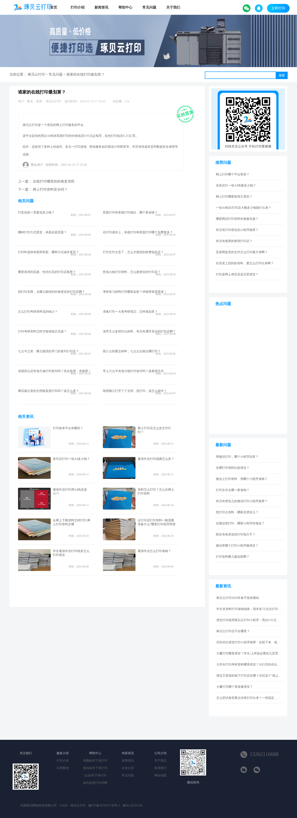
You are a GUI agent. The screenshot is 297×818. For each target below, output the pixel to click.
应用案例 (63, 768)
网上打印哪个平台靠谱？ (232, 174)
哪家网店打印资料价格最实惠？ (237, 218)
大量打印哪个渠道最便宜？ (234, 686)
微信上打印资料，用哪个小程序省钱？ (242, 479)
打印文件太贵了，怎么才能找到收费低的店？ (133, 252)
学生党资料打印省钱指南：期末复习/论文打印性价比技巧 (249, 609)
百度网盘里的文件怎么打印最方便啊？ (242, 252)
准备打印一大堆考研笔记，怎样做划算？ (130, 311)
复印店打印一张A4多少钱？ (71, 459)
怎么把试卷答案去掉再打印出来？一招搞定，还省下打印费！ (249, 697)
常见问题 (149, 7)
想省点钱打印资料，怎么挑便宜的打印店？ (132, 272)
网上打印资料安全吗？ (50, 189)
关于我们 (173, 7)
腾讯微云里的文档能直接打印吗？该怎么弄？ (48, 391)
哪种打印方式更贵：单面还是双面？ (42, 232)
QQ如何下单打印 (95, 775)
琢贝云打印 (36, 74)
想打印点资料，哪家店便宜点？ (237, 512)
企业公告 (128, 768)
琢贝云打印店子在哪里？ (233, 631)
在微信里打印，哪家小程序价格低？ (240, 523)
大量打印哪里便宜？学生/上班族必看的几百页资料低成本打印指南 (249, 653)
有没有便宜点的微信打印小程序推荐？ (242, 501)
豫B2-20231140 (132, 805)
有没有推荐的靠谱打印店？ (234, 241)
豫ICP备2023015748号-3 (104, 805)
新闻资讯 (101, 7)
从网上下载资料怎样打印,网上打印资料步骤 (71, 522)
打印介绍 (78, 7)
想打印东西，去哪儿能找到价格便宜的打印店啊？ (51, 291)
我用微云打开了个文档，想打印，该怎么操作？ (135, 391)
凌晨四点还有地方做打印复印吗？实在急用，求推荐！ (54, 371)
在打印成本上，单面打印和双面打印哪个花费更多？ (138, 232)
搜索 (282, 75)
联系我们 (160, 768)
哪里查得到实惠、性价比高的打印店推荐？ (47, 272)
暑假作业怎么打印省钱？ (154, 551)
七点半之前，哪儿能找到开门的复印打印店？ (48, 351)
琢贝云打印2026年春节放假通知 (237, 598)
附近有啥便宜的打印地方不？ (235, 534)
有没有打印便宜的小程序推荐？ (237, 230)
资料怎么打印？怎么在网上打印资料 (156, 491)
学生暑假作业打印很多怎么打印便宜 (71, 553)
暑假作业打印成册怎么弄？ (156, 459)
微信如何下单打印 (95, 768)
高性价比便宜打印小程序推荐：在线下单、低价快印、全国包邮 (249, 642)
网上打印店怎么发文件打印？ (154, 430)
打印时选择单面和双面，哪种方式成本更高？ (48, 252)
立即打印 (278, 8)
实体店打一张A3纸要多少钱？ (236, 185)
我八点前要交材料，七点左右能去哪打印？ (132, 351)
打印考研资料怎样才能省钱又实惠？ (42, 331)
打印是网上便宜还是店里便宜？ (237, 274)
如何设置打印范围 (95, 782)
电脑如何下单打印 (95, 760)
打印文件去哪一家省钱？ (232, 490)
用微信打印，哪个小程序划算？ (237, 456)
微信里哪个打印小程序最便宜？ (237, 545)
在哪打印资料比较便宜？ (232, 467)
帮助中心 (125, 7)
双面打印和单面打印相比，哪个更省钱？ (130, 212)
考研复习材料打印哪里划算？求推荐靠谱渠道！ (135, 291)
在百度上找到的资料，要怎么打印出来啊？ (245, 263)
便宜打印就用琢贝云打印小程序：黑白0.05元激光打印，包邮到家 (249, 620)
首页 (53, 7)
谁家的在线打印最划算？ (85, 74)
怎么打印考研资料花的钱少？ (38, 311)
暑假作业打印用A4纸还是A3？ (70, 491)
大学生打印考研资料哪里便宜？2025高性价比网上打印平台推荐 (249, 664)
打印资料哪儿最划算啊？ (232, 556)
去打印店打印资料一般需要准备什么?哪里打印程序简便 (156, 522)
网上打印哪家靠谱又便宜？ (234, 196)
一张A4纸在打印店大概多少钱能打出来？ (243, 207)
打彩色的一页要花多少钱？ (36, 212)
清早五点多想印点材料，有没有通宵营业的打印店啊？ (139, 331)
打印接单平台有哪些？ (68, 428)
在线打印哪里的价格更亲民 (54, 181)
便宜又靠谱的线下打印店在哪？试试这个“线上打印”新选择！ (249, 675)
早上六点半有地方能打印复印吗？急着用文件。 (135, 371)
